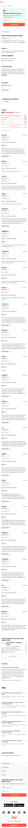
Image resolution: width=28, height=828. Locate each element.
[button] (2, 660)
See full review (5, 156)
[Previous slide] (2, 659)
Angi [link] (3, 6)
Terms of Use (10, 821)
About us (4, 774)
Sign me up (14, 795)
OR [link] (5, 6)
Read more (4, 75)
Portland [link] (9, 6)
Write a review (14, 126)
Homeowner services (6, 763)
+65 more (23, 42)
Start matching (14, 24)
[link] (13, 647)
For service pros (5, 767)
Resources (4, 771)
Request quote (12, 656)
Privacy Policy (17, 821)
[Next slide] (6, 659)
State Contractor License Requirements (10, 667)
